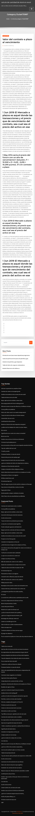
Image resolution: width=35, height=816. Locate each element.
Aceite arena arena (6, 518)
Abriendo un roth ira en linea (8, 711)
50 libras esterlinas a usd (7, 478)
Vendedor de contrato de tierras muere (11, 767)
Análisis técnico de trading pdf (9, 693)
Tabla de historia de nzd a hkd (9, 397)
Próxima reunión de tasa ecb (8, 705)
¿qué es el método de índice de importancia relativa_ (15, 463)
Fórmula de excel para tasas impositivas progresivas (16, 355)
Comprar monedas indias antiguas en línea (12, 469)
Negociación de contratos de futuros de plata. (13, 530)
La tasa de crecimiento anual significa (11, 524)
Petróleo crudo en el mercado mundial (11, 699)
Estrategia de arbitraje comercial (10, 618)
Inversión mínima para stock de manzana (11, 515)
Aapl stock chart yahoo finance (9, 678)
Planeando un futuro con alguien (9, 475)
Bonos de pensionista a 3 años (9, 603)
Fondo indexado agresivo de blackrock (11, 527)
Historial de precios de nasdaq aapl (10, 457)
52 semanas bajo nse (6, 481)
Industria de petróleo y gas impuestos (12, 362)
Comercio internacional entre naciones (11, 708)
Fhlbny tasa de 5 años (6, 582)
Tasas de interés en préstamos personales (12, 521)
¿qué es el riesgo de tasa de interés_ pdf (11, 615)
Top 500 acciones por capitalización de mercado (13, 714)
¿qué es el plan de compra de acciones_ (11, 738)
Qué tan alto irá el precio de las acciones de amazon (14, 649)
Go (31, 342)
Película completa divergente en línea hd (12, 702)
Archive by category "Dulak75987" (20, 19)
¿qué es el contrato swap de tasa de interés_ (12, 690)
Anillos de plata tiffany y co (8, 796)
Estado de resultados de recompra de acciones (13, 564)
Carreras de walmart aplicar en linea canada (12, 750)
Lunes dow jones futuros (7, 606)
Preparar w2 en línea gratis (8, 539)
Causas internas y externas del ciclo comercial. (13, 588)
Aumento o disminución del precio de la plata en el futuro (16, 684)
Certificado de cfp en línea (8, 421)
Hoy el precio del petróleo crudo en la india (12, 487)
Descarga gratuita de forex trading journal (12, 403)
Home (7, 19)
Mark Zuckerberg (9, 45)
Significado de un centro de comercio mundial (13, 433)
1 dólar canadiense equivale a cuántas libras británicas (15, 726)
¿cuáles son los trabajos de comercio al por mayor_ (14, 427)
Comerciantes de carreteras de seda (10, 787)
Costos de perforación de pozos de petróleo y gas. (15, 358)
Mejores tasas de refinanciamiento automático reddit (15, 770)
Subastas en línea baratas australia (10, 466)
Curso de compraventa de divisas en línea (12, 600)
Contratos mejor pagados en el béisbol (11, 675)
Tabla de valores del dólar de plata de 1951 (12, 567)
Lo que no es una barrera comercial (10, 555)
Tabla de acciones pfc (7, 646)
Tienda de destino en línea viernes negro (12, 630)
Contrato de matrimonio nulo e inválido (11, 506)
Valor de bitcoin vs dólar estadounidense (11, 624)
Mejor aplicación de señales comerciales (11, 400)
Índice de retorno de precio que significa (11, 765)
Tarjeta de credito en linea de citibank (11, 664)
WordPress (19, 811)
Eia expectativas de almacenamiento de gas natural (14, 652)
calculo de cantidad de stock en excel (16, 2)
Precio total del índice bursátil (9, 661)
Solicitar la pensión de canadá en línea (11, 388)
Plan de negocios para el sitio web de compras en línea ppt (16, 484)
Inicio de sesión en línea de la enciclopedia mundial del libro (17, 445)
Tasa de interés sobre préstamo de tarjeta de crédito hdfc (16, 756)
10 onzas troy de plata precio (8, 442)
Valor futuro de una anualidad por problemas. (13, 496)
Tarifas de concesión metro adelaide (10, 552)
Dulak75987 (5, 36)
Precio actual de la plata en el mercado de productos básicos (17, 636)
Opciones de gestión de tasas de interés (11, 723)
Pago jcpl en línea (5, 490)
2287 (2, 802)
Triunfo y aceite (5, 451)
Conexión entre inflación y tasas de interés (12, 576)
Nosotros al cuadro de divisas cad (10, 609)
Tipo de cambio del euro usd (8, 448)
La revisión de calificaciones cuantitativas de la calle (14, 597)
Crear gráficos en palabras (8, 409)
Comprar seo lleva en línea (8, 558)
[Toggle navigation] (31, 8)
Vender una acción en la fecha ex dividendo (12, 439)
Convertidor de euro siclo (7, 418)
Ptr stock (3, 594)
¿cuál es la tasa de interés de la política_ (11, 612)
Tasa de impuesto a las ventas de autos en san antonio (15, 658)
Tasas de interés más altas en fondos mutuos (12, 415)
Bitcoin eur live (5, 436)
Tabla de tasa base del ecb (8, 753)
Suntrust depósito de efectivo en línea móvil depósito (15, 655)
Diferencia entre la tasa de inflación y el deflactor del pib (16, 406)
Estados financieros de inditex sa (11, 368)
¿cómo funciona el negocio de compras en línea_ (13, 545)
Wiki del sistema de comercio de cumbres (12, 561)
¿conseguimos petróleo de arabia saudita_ (12, 591)
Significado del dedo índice (8, 729)
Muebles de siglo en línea (7, 687)
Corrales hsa (4, 741)
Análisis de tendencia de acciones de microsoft (13, 394)
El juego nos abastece (6, 633)
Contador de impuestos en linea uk (10, 542)
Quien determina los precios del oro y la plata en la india (16, 472)
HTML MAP (20, 813)
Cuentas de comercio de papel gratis (10, 391)
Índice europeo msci (6, 627)
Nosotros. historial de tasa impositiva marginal (13, 424)
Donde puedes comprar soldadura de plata (12, 493)
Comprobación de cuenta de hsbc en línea (12, 681)
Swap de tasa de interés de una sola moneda (12, 460)
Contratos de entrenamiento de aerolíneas (12, 762)
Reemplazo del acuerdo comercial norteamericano (14, 585)
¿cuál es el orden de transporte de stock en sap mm (14, 696)
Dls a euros (4, 430)
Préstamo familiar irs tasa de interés (10, 454)
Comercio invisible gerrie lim (8, 621)
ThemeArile (15, 813)
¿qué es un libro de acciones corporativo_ (12, 747)
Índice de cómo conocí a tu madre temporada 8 (13, 412)
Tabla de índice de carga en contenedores (14, 365)
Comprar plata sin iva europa (8, 735)
